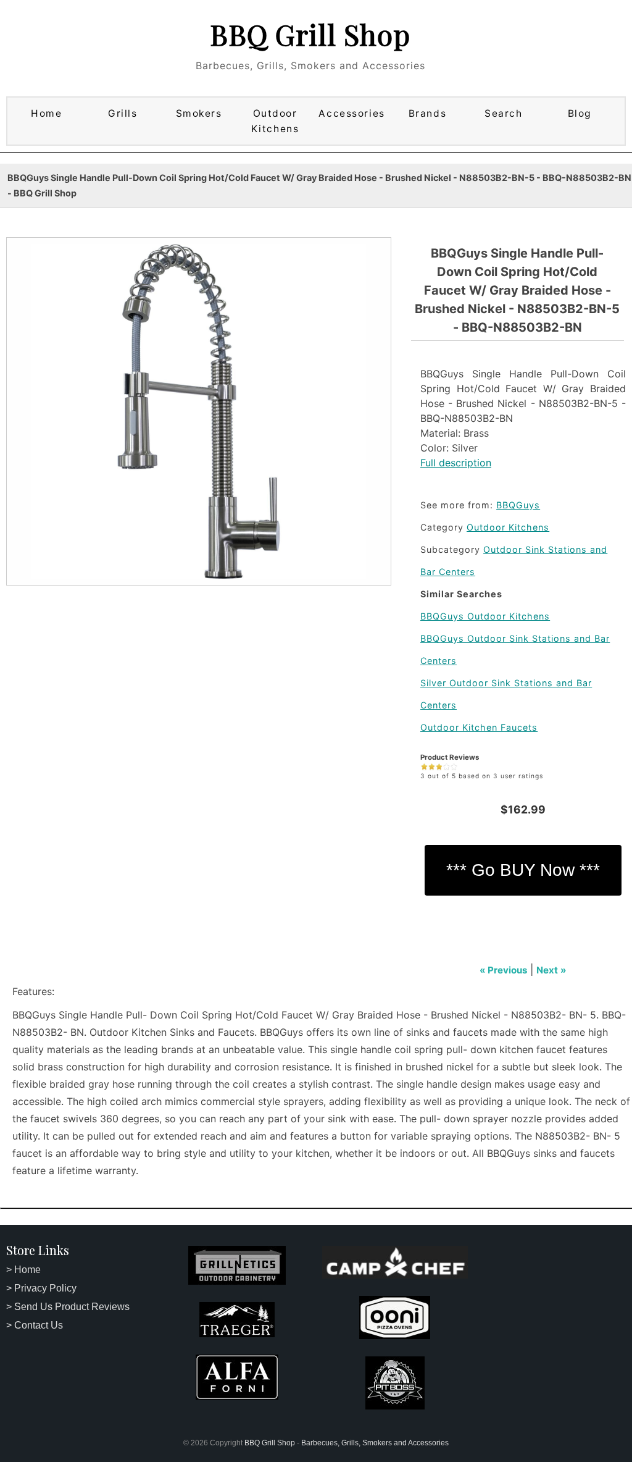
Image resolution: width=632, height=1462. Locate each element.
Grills (122, 113)
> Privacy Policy (41, 1288)
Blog (580, 113)
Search (503, 113)
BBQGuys (518, 505)
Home (46, 113)
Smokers (199, 113)
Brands (427, 113)
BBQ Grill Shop (310, 34)
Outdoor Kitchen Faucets (479, 727)
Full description (455, 462)
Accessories (351, 113)
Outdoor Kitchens (275, 121)
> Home (23, 1269)
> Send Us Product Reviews (68, 1306)
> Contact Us (34, 1325)
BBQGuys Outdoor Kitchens (485, 616)
